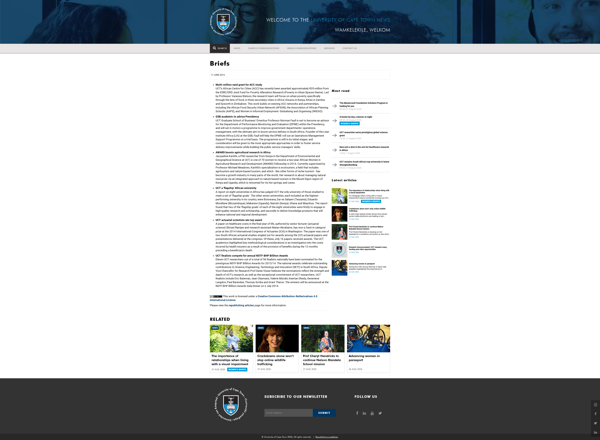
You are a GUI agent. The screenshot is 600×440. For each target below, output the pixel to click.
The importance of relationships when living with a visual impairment (369, 191)
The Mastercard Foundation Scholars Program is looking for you (364, 104)
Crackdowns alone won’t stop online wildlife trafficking (367, 210)
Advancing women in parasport (362, 264)
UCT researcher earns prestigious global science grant (364, 134)
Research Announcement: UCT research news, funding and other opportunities (368, 248)
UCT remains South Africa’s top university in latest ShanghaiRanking (364, 163)
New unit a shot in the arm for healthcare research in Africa (364, 148)
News (237, 48)
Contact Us (349, 48)
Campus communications (263, 48)
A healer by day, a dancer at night (356, 117)
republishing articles (241, 305)
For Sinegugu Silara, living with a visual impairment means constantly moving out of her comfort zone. (369, 197)
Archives (329, 48)
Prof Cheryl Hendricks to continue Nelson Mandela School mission (366, 228)
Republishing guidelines (326, 437)
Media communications (301, 48)
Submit (324, 412)
